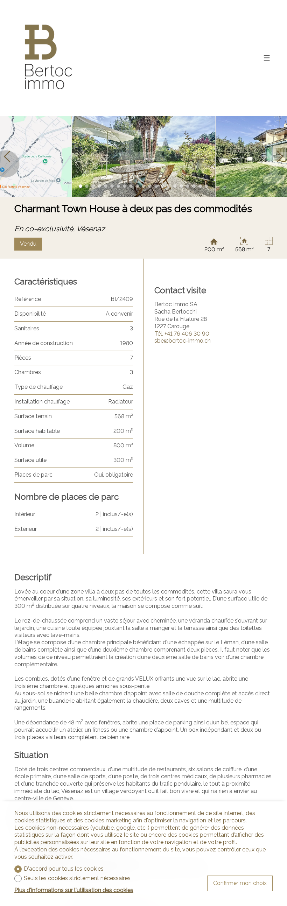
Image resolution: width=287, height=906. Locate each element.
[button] (7, 156)
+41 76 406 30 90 (181, 333)
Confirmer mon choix (240, 883)
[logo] (48, 58)
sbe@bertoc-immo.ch (182, 340)
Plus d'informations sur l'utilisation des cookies (73, 890)
